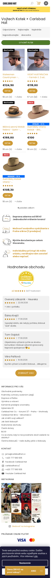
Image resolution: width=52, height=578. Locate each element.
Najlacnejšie (23, 29)
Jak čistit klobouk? (9, 421)
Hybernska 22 (7, 408)
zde (36, 556)
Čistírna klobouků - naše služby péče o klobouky (23, 441)
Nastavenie (25, 563)
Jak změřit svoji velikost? (12, 418)
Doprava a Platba (9, 398)
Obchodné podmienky (11, 391)
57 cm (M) (32, 97)
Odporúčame (9, 29)
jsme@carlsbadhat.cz (15, 454)
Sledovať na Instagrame (23, 526)
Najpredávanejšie (11, 35)
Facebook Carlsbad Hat (16, 462)
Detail (8, 91)
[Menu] (46, 3)
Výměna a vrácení (10, 401)
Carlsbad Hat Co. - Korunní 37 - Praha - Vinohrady (24, 411)
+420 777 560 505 (13, 458)
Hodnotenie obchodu (26, 267)
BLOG (3, 431)
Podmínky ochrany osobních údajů (17, 395)
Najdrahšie (36, 29)
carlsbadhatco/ (12, 465)
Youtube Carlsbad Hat (15, 473)
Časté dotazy (7, 428)
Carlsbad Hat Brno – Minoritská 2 (16, 415)
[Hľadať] (32, 3)
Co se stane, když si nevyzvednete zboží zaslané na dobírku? (25, 436)
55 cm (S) (7, 97)
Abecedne (26, 35)
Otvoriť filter (26, 42)
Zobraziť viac (26, 373)
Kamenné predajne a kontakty (15, 405)
